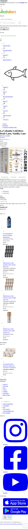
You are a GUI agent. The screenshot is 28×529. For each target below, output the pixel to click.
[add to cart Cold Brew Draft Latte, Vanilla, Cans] (4, 360)
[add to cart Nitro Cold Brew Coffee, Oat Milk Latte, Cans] (4, 292)
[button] (9, 232)
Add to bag (4, 201)
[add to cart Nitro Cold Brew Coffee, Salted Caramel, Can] (4, 325)
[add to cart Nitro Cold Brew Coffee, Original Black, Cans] (4, 259)
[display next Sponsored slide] (3, 211)
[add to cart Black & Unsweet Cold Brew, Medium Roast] (4, 230)
